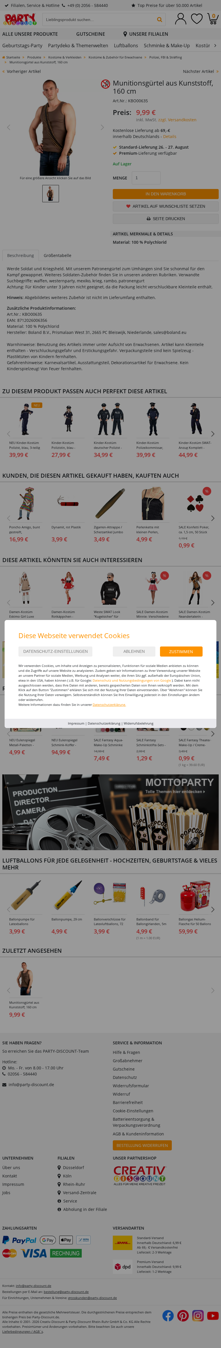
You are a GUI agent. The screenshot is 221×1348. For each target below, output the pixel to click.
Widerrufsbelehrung (138, 723)
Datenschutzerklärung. (109, 704)
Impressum (76, 723)
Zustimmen (181, 651)
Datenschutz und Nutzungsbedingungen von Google (132, 680)
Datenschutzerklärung (104, 723)
